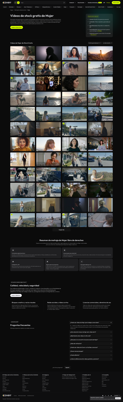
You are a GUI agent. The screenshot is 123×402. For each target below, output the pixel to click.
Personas (4, 378)
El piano (23, 381)
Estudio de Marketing (94, 2)
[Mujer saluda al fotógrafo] (48, 99)
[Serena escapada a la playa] (100, 83)
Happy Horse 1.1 (84, 390)
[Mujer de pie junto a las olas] (100, 68)
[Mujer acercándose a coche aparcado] (48, 175)
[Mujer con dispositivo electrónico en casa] (22, 129)
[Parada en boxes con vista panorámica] (100, 114)
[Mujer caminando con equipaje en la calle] (74, 159)
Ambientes (24, 387)
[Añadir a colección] (85, 63)
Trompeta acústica (25, 390)
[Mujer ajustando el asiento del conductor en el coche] (74, 220)
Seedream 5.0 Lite (85, 389)
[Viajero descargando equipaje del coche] (74, 175)
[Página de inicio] (7, 2)
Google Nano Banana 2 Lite (87, 381)
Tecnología (4, 389)
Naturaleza (4, 376)
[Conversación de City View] (22, 220)
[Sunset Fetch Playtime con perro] (22, 99)
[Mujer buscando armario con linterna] (48, 129)
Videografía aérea (6, 383)
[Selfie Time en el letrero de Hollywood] (100, 175)
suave (23, 384)
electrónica (24, 386)
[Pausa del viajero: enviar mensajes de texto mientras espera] (22, 190)
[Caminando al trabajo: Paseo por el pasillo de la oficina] (100, 205)
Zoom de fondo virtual (6, 390)
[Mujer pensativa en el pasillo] (48, 205)
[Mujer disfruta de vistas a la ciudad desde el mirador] (74, 129)
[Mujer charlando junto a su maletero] (22, 175)
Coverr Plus (104, 378)
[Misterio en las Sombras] (74, 205)
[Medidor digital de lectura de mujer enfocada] (100, 129)
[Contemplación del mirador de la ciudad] (48, 114)
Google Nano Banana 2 (86, 378)
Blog (102, 381)
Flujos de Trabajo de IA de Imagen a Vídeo (69, 378)
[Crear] (15, 2)
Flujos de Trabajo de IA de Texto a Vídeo (69, 376)
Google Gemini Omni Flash (86, 386)
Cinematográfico (25, 383)
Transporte (4, 387)
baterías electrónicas (26, 378)
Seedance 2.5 (84, 376)
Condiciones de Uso (30, 395)
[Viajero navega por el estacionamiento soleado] (100, 159)
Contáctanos (104, 386)
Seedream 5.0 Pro (85, 387)
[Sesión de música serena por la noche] (100, 190)
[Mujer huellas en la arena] (74, 68)
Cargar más (61, 229)
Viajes (4, 386)
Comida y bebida (5, 384)
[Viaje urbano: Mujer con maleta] (48, 190)
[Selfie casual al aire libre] (100, 220)
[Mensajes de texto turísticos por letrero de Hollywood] (22, 205)
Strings (23, 389)
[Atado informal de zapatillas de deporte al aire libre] (22, 114)
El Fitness (4, 381)
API (104, 2)
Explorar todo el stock (17, 27)
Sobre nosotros (104, 376)
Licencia (15, 395)
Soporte (67, 367)
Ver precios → (94, 34)
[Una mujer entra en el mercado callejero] (100, 99)
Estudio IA (72, 2)
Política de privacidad (22, 395)
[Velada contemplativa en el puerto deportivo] (48, 220)
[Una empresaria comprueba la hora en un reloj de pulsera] (74, 83)
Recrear (74, 73)
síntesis (23, 376)
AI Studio (100, 31)
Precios (108, 2)
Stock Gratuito (81, 2)
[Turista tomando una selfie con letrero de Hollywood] (74, 114)
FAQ (102, 383)
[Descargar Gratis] (85, 74)
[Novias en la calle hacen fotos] (48, 83)
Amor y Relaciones (6, 379)
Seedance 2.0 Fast (85, 383)
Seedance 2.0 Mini (85, 384)
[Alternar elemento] (111, 322)
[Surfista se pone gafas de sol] (22, 83)
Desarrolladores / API (105, 379)
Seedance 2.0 (84, 379)
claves (23, 379)
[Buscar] (18, 2)
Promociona (104, 384)
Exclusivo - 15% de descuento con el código (48, 74)
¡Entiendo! (118, 398)
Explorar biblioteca (16, 295)
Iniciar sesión (116, 2)
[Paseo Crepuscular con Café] (74, 190)
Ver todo (118, 7)
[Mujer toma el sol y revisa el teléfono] (74, 99)
